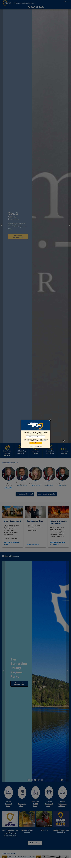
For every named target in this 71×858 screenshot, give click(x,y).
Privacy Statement (43, 440)
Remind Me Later (38, 446)
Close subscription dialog (50, 420)
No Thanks (31, 446)
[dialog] (35, 434)
